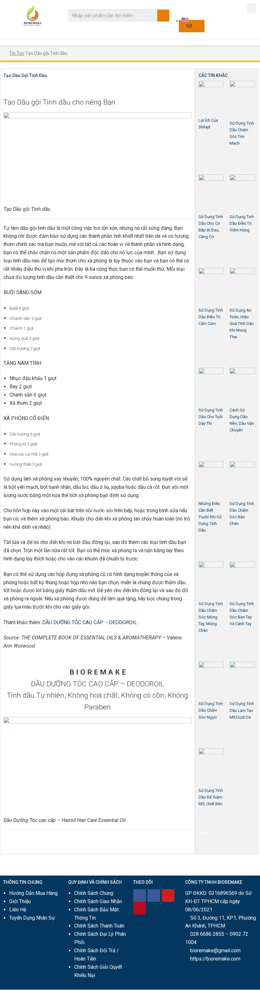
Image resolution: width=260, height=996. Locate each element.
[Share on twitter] (10, 87)
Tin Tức (16, 53)
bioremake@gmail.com (215, 950)
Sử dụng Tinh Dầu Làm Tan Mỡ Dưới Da (242, 710)
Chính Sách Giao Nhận (98, 901)
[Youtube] (168, 895)
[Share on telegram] (15, 87)
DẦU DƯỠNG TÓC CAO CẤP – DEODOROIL (89, 622)
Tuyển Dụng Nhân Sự (32, 918)
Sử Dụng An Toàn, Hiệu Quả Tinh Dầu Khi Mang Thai (242, 323)
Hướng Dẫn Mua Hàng (33, 893)
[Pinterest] (139, 908)
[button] (251, 8)
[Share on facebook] (4, 87)
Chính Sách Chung (93, 893)
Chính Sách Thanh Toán (99, 926)
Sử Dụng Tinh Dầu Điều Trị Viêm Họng (242, 223)
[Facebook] (139, 895)
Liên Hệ (17, 910)
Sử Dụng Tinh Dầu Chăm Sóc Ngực (210, 710)
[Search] (163, 16)
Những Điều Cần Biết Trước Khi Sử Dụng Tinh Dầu (210, 517)
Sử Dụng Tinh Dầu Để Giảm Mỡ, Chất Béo (210, 797)
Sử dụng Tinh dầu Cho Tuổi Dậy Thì (210, 417)
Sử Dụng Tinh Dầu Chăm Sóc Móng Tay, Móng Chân (210, 617)
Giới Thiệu (20, 901)
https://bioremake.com (215, 959)
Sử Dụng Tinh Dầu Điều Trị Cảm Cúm (210, 317)
